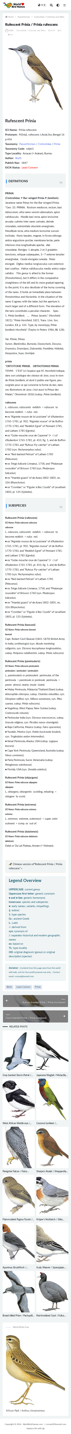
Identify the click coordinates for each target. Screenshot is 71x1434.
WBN (11, 31)
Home (11, 17)
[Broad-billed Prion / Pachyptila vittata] (19, 1291)
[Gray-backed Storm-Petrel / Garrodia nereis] (19, 1051)
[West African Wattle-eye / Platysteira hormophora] (19, 1099)
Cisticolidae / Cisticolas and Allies (49, 17)
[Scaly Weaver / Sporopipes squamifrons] (52, 1243)
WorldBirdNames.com (33, 1424)
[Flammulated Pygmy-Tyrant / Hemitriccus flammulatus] (19, 1195)
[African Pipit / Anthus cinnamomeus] (35, 1370)
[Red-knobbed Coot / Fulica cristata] (52, 1291)
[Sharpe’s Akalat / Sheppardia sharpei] (52, 1147)
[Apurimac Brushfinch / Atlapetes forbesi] (19, 1243)
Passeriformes (24, 17)
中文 (43, 5)
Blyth (18, 158)
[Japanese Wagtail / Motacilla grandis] (52, 1051)
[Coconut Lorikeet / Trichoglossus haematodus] (52, 1099)
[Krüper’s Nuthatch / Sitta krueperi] (52, 1195)
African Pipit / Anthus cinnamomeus (25, 1411)
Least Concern (23, 987)
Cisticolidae (44, 144)
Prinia (57, 144)
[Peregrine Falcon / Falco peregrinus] (19, 1147)
